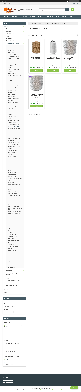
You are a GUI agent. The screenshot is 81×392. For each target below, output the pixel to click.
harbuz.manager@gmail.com (12, 359)
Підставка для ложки (12, 236)
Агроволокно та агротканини (14, 160)
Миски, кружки (11, 238)
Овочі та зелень (11, 152)
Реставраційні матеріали (13, 124)
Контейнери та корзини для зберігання (14, 196)
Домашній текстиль (12, 140)
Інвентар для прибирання (13, 106)
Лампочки (10, 71)
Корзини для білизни (12, 198)
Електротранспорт (12, 118)
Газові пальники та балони (14, 142)
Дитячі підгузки (11, 80)
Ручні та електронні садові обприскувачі (14, 46)
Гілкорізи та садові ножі (13, 144)
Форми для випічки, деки (13, 256)
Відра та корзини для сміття (14, 217)
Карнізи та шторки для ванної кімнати (14, 188)
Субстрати (9, 38)
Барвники (10, 136)
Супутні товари (10, 36)
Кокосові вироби (10, 40)
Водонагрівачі (11, 100)
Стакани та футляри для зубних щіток (15, 209)
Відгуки (40, 16)
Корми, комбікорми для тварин (12, 277)
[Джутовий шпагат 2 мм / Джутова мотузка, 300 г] (36, 47)
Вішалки (9, 82)
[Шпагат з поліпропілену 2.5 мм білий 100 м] (70, 47)
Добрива (8, 31)
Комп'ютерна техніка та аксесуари (15, 132)
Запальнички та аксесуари (13, 61)
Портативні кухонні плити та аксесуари (14, 59)
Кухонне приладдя (12, 87)
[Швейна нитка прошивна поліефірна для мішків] (53, 47)
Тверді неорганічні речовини (13, 280)
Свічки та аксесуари (12, 78)
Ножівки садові (11, 148)
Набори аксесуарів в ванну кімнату (14, 203)
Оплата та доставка (68, 16)
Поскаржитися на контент (45, 389)
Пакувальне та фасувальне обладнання (14, 113)
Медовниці (10, 228)
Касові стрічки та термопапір (14, 138)
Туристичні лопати (12, 54)
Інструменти (9, 270)
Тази (9, 219)
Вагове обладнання (12, 116)
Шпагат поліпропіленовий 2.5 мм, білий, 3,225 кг (36, 94)
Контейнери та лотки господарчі (15, 178)
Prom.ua (48, 388)
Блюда (9, 261)
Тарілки (9, 259)
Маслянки (10, 226)
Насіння (8, 28)
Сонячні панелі (10, 283)
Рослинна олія (11, 154)
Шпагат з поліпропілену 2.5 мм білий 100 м (70, 59)
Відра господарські (12, 221)
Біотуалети (10, 180)
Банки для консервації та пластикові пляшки (13, 90)
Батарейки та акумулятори (13, 69)
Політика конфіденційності (58, 389)
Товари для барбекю (12, 174)
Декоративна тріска (12, 158)
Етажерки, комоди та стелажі (14, 213)
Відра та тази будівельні (13, 164)
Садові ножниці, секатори (13, 56)
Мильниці (10, 200)
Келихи (9, 265)
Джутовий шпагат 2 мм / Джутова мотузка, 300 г (36, 59)
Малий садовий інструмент (14, 146)
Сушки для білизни (12, 176)
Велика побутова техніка (13, 120)
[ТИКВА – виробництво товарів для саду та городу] (9, 12)
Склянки (9, 263)
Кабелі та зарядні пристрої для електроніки (15, 76)
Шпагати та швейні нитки (13, 126)
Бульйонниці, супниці (12, 252)
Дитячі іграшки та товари (13, 104)
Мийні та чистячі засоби (13, 102)
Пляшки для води (12, 250)
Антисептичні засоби (12, 150)
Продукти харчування (12, 156)
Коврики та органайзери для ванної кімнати (14, 50)
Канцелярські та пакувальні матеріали (14, 129)
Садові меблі (11, 182)
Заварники (10, 248)
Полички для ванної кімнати (14, 206)
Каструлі (9, 242)
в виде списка (77, 35)
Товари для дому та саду (43, 23)
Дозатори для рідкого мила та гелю (14, 185)
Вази (9, 224)
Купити (36, 70)
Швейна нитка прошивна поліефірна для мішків (53, 59)
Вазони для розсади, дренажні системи (15, 169)
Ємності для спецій (12, 234)
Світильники (10, 92)
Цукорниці (10, 230)
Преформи (10, 134)
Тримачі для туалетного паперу (15, 211)
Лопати (9, 162)
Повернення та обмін (52, 16)
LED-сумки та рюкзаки (11, 285)
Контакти (33, 16)
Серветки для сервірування (14, 240)
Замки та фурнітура (12, 94)
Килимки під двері (12, 191)
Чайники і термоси (12, 73)
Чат (76, 388)
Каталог (14, 16)
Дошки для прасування (13, 215)
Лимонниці (10, 232)
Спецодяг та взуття (12, 122)
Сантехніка (10, 111)
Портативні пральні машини (14, 98)
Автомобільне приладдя (13, 85)
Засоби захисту (10, 33)
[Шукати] (67, 9)
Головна (7, 16)
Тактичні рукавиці (11, 52)
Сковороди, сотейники (13, 246)
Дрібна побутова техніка (13, 108)
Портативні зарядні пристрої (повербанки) (14, 64)
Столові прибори (11, 267)
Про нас (24, 16)
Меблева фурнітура (12, 167)
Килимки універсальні (12, 193)
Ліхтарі (9, 67)
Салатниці (10, 254)
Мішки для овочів (12, 96)
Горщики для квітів (12, 172)
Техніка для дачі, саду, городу (12, 273)
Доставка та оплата (8, 380)
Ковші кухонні (11, 244)
